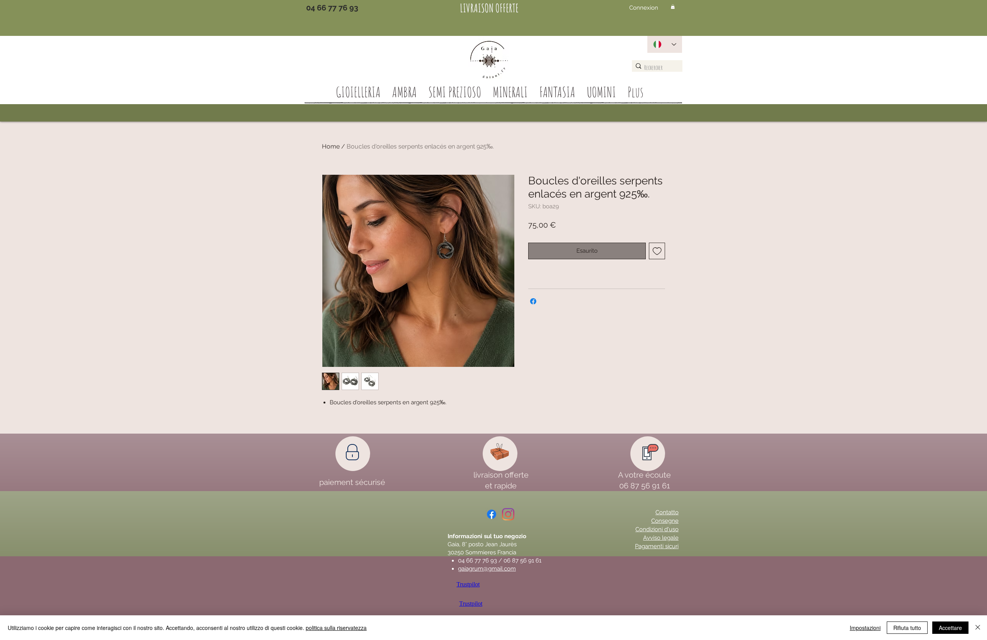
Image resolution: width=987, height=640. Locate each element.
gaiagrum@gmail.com (487, 568)
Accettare (950, 628)
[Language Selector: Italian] (664, 44)
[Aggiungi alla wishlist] (657, 251)
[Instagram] (508, 514)
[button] (673, 6)
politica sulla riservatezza (336, 628)
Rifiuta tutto (907, 628)
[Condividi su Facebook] (533, 301)
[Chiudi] (977, 627)
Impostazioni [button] (865, 628)
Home (331, 146)
